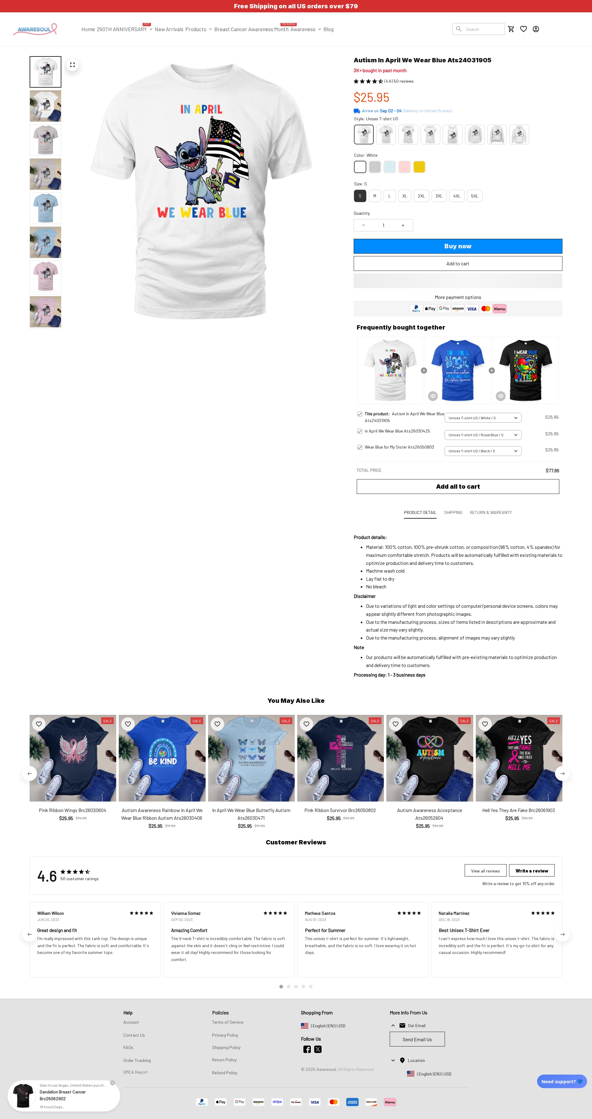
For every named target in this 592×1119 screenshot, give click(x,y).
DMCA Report (135, 1072)
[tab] (281, 986)
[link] (23, 1096)
